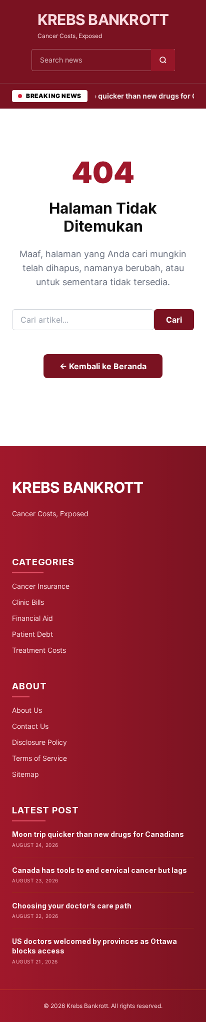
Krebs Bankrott (103, 19)
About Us (27, 710)
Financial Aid (32, 618)
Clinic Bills (28, 602)
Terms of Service (39, 758)
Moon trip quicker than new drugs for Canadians (98, 834)
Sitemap (25, 774)
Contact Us (30, 726)
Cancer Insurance (41, 586)
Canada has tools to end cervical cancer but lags (99, 870)
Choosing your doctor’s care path (72, 905)
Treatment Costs (39, 650)
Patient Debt (32, 634)
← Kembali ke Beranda (103, 366)
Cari (174, 320)
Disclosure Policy (39, 742)
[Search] (163, 60)
